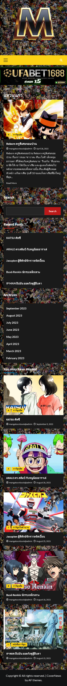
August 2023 (14, 315)
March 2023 (13, 351)
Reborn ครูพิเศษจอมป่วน (21, 144)
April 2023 (12, 343)
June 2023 (12, 329)
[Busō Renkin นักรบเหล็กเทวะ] (33, 571)
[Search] (61, 60)
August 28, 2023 (43, 482)
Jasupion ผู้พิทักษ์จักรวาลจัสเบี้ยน (25, 260)
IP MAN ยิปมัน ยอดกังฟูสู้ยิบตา (24, 283)
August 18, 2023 (43, 599)
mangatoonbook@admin (20, 148)
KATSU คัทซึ (13, 237)
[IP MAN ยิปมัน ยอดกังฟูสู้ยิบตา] (33, 629)
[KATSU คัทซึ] (33, 395)
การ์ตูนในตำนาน (21, 527)
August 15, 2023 (43, 658)
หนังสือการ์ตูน (19, 644)
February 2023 (15, 358)
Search (9, 197)
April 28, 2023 (42, 148)
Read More (11, 183)
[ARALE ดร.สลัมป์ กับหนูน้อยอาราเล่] (33, 454)
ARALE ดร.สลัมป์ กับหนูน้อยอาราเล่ (26, 249)
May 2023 (12, 336)
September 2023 (16, 308)
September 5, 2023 (44, 424)
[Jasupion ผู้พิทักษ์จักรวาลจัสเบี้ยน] (33, 512)
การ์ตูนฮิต (17, 134)
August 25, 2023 (43, 541)
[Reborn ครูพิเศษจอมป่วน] (33, 119)
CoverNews (54, 675)
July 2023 (12, 322)
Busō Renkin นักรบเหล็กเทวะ (23, 272)
